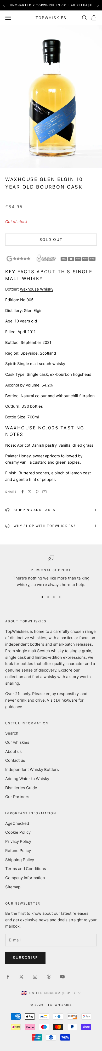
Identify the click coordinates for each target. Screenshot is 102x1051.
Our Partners (17, 796)
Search (11, 733)
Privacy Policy (18, 841)
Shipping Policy (19, 859)
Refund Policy (18, 850)
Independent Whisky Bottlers (32, 769)
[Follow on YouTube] (62, 976)
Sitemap (12, 886)
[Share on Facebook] (22, 492)
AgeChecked (17, 823)
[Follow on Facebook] (7, 976)
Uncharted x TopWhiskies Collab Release (51, 5)
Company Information (25, 877)
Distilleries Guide (21, 787)
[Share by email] (44, 492)
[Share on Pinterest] (37, 492)
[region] (51, 571)
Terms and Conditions (25, 868)
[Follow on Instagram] (35, 976)
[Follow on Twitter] (21, 976)
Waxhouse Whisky (36, 289)
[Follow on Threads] (48, 976)
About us (13, 751)
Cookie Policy (18, 832)
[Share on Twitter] (30, 492)
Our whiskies (17, 742)
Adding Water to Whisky (27, 778)
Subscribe (25, 957)
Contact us (15, 760)
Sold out (51, 239)
